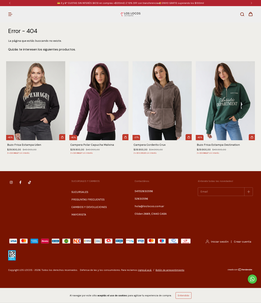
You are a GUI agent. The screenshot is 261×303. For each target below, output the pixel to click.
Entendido (183, 295)
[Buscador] (242, 14)
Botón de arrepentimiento (170, 270)
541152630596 (144, 191)
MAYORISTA (78, 214)
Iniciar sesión (220, 241)
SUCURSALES (79, 192)
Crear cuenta (242, 241)
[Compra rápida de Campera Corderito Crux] (189, 137)
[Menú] (10, 14)
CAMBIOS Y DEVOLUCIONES (89, 207)
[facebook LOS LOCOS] (20, 182)
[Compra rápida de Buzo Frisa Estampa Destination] (252, 137)
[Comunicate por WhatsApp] (252, 279)
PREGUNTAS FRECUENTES (88, 199)
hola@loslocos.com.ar (149, 206)
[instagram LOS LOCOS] (11, 182)
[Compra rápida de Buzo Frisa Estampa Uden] (62, 137)
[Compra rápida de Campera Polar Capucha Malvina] (125, 137)
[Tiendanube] (240, 270)
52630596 (141, 198)
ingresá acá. (145, 270)
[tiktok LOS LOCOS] (30, 182)
